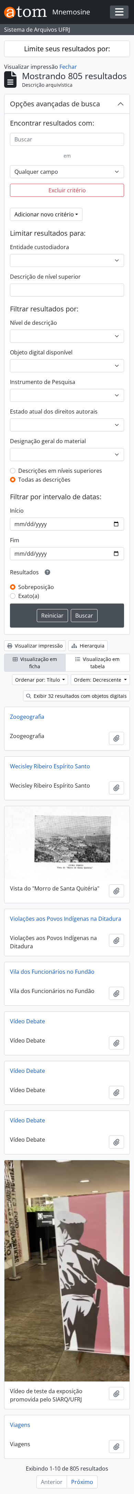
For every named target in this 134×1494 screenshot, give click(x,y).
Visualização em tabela (100, 663)
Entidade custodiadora (39, 247)
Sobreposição (36, 587)
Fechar (68, 67)
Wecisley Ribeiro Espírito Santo (50, 766)
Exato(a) (28, 596)
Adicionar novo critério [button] (44, 214)
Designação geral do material (48, 441)
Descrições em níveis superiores (60, 470)
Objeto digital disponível (41, 352)
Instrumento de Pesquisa (42, 382)
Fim (14, 540)
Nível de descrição (33, 323)
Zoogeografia (27, 717)
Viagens (20, 1425)
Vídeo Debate (27, 1021)
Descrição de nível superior (45, 276)
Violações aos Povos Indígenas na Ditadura (65, 918)
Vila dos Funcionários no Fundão (52, 971)
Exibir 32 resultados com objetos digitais (79, 696)
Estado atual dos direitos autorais (54, 411)
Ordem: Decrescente (98, 679)
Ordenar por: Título (38, 679)
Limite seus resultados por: (67, 48)
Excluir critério (67, 190)
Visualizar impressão (38, 645)
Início (17, 510)
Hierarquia (91, 645)
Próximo (82, 1482)
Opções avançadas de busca (55, 103)
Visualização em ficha (38, 663)
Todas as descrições (44, 479)
